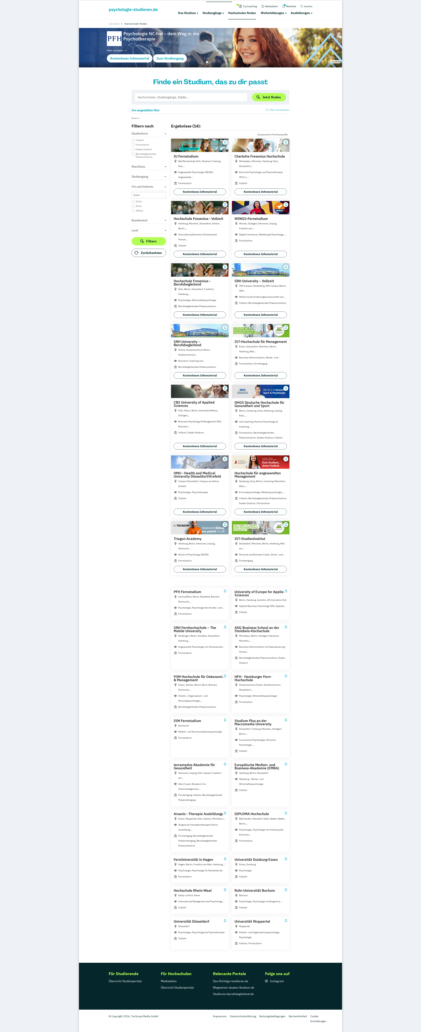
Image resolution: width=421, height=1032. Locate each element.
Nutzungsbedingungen (272, 1016)
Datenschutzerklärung (243, 1016)
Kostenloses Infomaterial (129, 58)
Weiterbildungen (272, 13)
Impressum (220, 1016)
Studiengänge (212, 13)
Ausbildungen (300, 13)
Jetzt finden (271, 97)
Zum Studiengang (170, 58)
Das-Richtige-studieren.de (230, 981)
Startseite (114, 23)
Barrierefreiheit (298, 1016)
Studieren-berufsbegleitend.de (233, 994)
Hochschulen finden (242, 13)
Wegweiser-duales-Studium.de (233, 987)
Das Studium (187, 13)
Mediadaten (169, 981)
